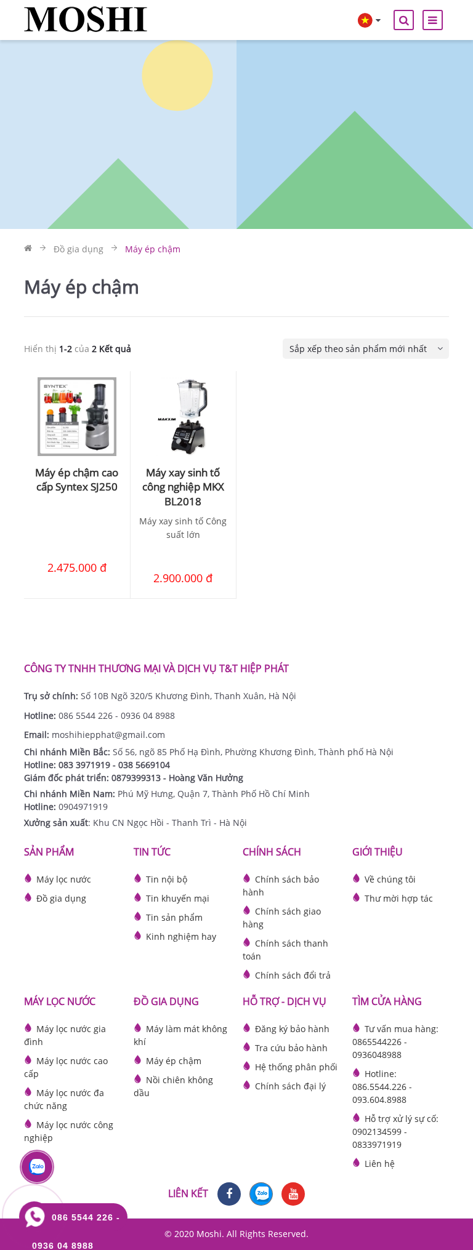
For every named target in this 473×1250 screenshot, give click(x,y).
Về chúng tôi (390, 879)
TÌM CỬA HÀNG (387, 1001)
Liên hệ (380, 1163)
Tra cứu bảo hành (291, 1048)
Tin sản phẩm (174, 917)
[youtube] (293, 1194)
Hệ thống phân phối (296, 1067)
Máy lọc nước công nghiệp (68, 1131)
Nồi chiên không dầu (173, 1086)
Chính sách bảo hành (281, 885)
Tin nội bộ (166, 879)
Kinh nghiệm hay (181, 936)
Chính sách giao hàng (282, 917)
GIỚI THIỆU (377, 852)
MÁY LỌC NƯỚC (59, 1001)
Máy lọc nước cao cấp (66, 1067)
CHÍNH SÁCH (272, 852)
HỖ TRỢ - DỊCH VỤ (284, 1001)
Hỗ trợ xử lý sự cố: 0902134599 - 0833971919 (395, 1131)
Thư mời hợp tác (399, 898)
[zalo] (37, 1167)
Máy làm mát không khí (180, 1035)
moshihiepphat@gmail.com (108, 734)
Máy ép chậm (173, 1061)
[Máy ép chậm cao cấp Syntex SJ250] (77, 416)
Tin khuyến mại (177, 898)
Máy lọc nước (63, 879)
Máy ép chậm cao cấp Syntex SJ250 (76, 479)
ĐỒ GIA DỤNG (166, 1001)
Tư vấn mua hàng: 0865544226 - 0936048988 (395, 1041)
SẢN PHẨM (49, 852)
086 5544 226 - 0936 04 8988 (117, 715)
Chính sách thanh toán (285, 949)
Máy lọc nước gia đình (65, 1035)
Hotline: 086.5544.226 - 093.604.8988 (382, 1086)
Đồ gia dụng (61, 898)
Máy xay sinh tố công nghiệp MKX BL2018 (183, 486)
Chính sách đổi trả (293, 975)
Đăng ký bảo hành (292, 1029)
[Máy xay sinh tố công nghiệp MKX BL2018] (183, 416)
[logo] (85, 18)
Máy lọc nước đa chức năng (64, 1099)
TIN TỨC (152, 852)
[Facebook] (229, 1194)
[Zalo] (261, 1194)
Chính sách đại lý (290, 1086)
